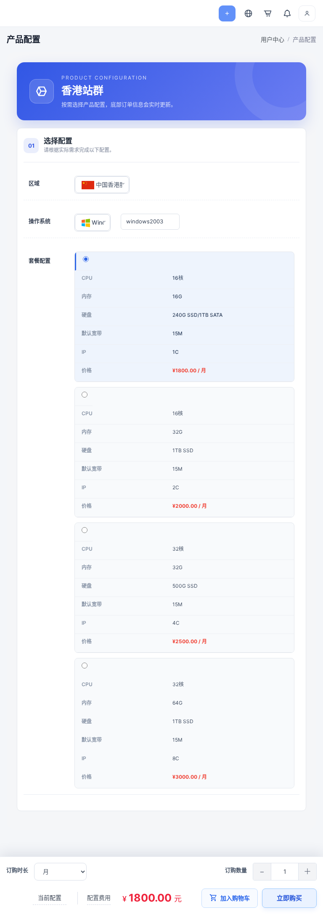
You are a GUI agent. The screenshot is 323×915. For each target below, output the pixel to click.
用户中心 (272, 39)
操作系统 (39, 220)
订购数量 (236, 870)
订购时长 (17, 870)
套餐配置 (39, 260)
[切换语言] (248, 13)
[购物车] (267, 13)
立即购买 (289, 898)
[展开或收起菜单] (13, 13)
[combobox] (102, 184)
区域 (34, 183)
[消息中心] (286, 13)
